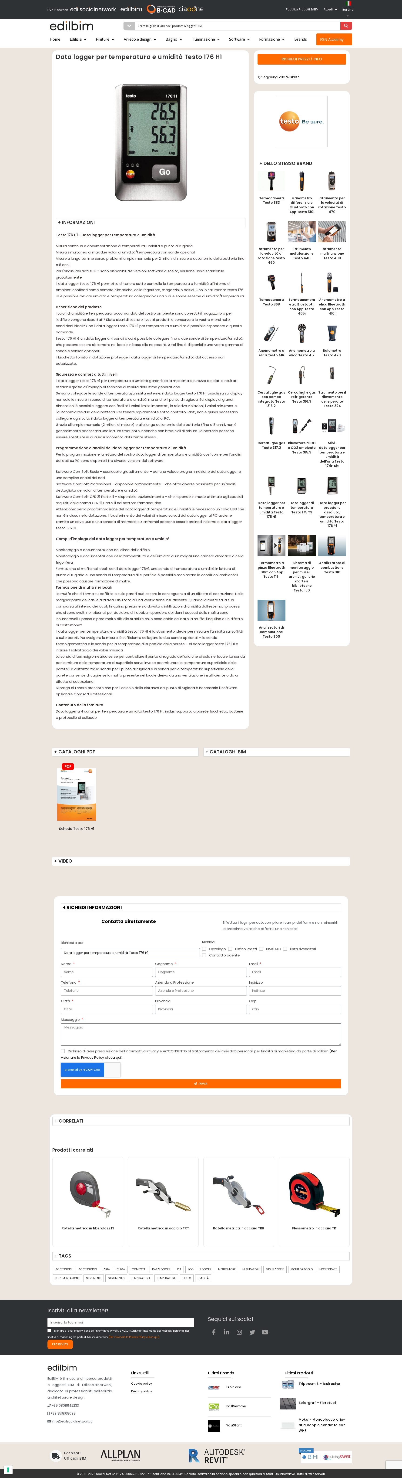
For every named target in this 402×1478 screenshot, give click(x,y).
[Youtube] (265, 1332)
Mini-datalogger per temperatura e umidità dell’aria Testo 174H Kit (332, 454)
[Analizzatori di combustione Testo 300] (271, 610)
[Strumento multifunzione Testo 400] (332, 231)
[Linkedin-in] (226, 1332)
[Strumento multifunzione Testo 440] (302, 231)
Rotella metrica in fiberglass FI (88, 1228)
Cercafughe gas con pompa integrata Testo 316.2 (271, 399)
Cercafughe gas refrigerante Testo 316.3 (302, 397)
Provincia (163, 1000)
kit (179, 1269)
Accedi (328, 9)
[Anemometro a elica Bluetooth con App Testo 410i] (332, 282)
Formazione (269, 39)
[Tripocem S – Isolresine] (288, 1384)
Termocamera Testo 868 (271, 302)
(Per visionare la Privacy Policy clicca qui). (134, 1337)
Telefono (69, 982)
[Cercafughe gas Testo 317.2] (271, 425)
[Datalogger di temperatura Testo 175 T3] (302, 485)
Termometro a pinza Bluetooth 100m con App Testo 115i (271, 570)
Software (237, 39)
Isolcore (233, 1387)
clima (121, 1269)
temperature (166, 1278)
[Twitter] (252, 1332)
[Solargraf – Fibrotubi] (288, 1403)
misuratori (250, 1269)
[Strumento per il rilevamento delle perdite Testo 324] (332, 374)
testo (186, 1278)
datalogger (161, 1269)
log (191, 1269)
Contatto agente (224, 955)
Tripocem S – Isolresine (319, 1383)
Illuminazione (203, 39)
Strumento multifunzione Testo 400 (332, 253)
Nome (66, 963)
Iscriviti (60, 1344)
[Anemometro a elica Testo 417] (302, 333)
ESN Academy (332, 39)
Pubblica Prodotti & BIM (302, 9)
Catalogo (217, 948)
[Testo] (302, 121)
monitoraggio (302, 1269)
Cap (253, 1000)
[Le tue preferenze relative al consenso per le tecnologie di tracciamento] (8, 1469)
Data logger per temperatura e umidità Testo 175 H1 (271, 510)
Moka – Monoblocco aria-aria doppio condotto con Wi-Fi (322, 1425)
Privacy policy (141, 1391)
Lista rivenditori (303, 948)
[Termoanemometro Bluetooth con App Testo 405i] (302, 282)
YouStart (234, 1425)
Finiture (102, 39)
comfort (138, 1269)
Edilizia (76, 39)
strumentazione (67, 1278)
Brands (300, 39)
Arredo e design (137, 39)
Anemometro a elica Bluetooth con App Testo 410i (332, 306)
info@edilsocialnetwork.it (71, 1421)
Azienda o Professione (174, 982)
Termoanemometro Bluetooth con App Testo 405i (301, 306)
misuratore (227, 1269)
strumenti (93, 1278)
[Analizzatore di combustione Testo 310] (332, 545)
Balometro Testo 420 (332, 353)
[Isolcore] (216, 1388)
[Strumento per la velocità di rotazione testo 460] (271, 231)
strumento (116, 1278)
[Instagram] (239, 1332)
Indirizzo (256, 982)
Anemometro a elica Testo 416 (271, 353)
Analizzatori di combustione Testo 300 (271, 632)
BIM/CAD (273, 948)
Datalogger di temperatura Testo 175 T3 (302, 507)
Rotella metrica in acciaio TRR (238, 1228)
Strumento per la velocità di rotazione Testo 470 (332, 205)
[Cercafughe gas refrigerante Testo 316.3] (302, 374)
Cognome (164, 963)
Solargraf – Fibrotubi (317, 1402)
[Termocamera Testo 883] (271, 180)
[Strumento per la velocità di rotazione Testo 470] (332, 180)
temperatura (140, 1278)
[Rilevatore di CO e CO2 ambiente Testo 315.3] (302, 425)
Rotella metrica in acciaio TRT (163, 1228)
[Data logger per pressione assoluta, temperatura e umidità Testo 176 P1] (332, 485)
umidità (203, 1278)
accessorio (87, 1269)
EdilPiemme (236, 1406)
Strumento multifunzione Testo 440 (302, 253)
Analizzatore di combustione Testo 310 (332, 567)
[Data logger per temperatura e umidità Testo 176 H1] (76, 794)
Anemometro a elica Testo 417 (302, 353)
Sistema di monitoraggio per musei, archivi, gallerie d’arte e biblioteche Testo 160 (302, 577)
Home (55, 39)
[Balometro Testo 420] (332, 333)
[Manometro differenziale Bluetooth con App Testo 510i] (302, 180)
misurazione (275, 1269)
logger (205, 1269)
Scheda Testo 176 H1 (76, 828)
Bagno (171, 39)
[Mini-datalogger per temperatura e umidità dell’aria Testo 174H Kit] (332, 425)
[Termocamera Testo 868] (271, 282)
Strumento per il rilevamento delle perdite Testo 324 (332, 399)
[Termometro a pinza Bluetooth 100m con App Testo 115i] (271, 545)
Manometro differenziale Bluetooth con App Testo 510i (301, 205)
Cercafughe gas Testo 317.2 (271, 445)
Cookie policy (141, 1383)
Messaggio (71, 1019)
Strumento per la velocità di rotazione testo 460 (271, 256)
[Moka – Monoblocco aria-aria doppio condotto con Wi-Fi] (288, 1426)
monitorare (328, 1269)
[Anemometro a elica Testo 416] (271, 333)
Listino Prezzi (246, 948)
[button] (278, 77)
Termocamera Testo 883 (271, 200)
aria (107, 1269)
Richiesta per (72, 942)
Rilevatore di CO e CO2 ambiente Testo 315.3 (302, 447)
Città (66, 1000)
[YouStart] (216, 1426)
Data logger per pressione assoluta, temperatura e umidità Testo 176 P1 (332, 514)
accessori (63, 1269)
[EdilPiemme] (216, 1407)
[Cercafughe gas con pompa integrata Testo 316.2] (271, 374)
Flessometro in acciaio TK (314, 1228)
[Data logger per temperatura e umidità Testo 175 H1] (271, 485)
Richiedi (208, 941)
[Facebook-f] (214, 1332)
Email (254, 963)
